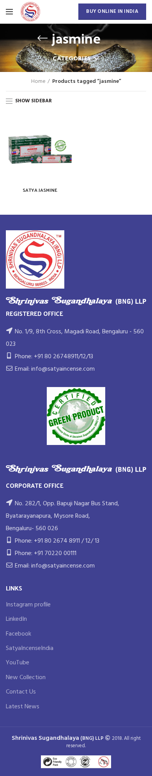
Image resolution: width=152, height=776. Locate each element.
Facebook (18, 634)
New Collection (26, 678)
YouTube (17, 663)
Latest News (22, 707)
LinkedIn (16, 619)
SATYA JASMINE (40, 190)
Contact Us (21, 692)
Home (38, 82)
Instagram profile (28, 605)
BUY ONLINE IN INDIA (112, 11)
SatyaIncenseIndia (29, 648)
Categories (72, 59)
